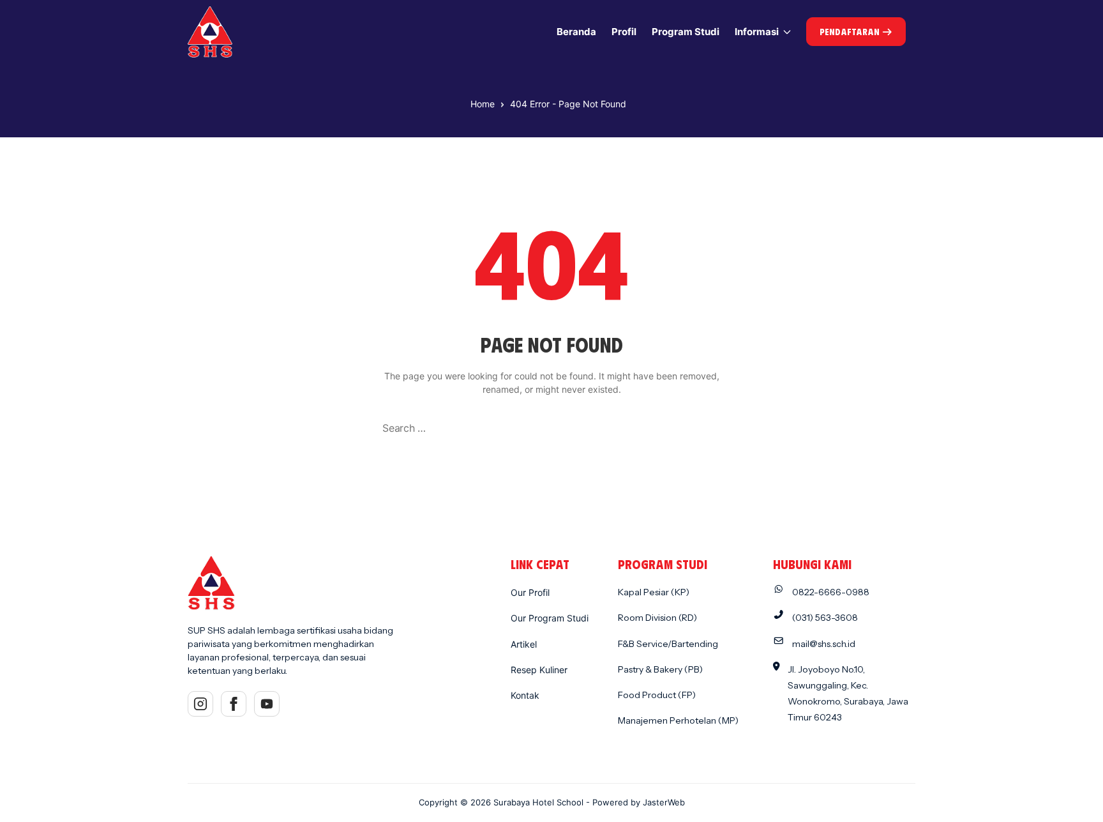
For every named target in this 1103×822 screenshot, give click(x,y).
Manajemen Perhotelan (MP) (678, 720)
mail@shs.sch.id (823, 644)
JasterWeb (664, 802)
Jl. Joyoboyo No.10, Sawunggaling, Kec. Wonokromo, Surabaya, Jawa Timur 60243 (848, 694)
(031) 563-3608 (825, 617)
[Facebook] (233, 704)
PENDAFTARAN (851, 31)
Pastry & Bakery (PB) (660, 669)
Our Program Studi (550, 618)
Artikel (524, 644)
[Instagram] (200, 704)
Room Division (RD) (657, 617)
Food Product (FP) (657, 695)
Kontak (525, 695)
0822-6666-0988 (830, 592)
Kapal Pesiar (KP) (653, 592)
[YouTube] (267, 704)
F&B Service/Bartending (668, 644)
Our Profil (530, 592)
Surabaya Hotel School (538, 802)
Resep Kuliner (539, 669)
